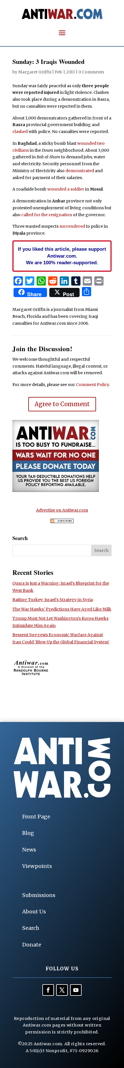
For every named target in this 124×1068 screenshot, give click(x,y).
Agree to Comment (62, 404)
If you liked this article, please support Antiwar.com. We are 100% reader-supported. (62, 256)
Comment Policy (92, 384)
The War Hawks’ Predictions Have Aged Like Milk (61, 609)
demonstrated (79, 170)
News (29, 849)
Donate (31, 944)
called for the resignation (46, 214)
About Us (34, 911)
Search (30, 928)
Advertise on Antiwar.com (62, 510)
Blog (28, 833)
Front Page (36, 816)
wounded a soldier (65, 189)
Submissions (38, 895)
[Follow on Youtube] (76, 990)
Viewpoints (37, 866)
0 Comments (91, 72)
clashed (20, 131)
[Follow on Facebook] (48, 990)
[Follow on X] (62, 990)
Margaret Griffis (34, 72)
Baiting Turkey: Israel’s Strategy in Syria (52, 599)
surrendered (72, 226)
